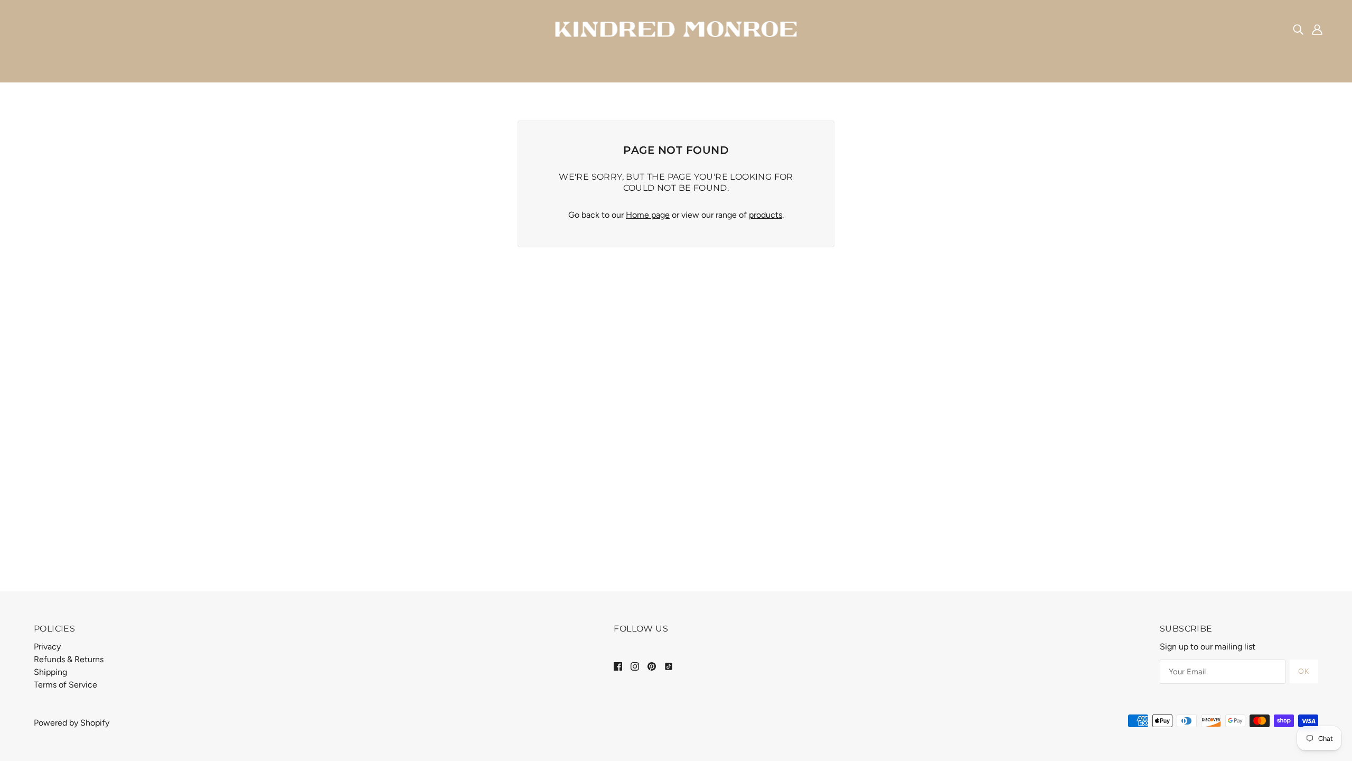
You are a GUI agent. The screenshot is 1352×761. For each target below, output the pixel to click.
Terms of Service (65, 685)
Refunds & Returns (69, 659)
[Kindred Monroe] (676, 28)
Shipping (50, 672)
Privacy (47, 647)
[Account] (1317, 29)
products (765, 215)
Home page (648, 215)
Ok (1304, 671)
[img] (1298, 29)
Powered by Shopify (71, 723)
